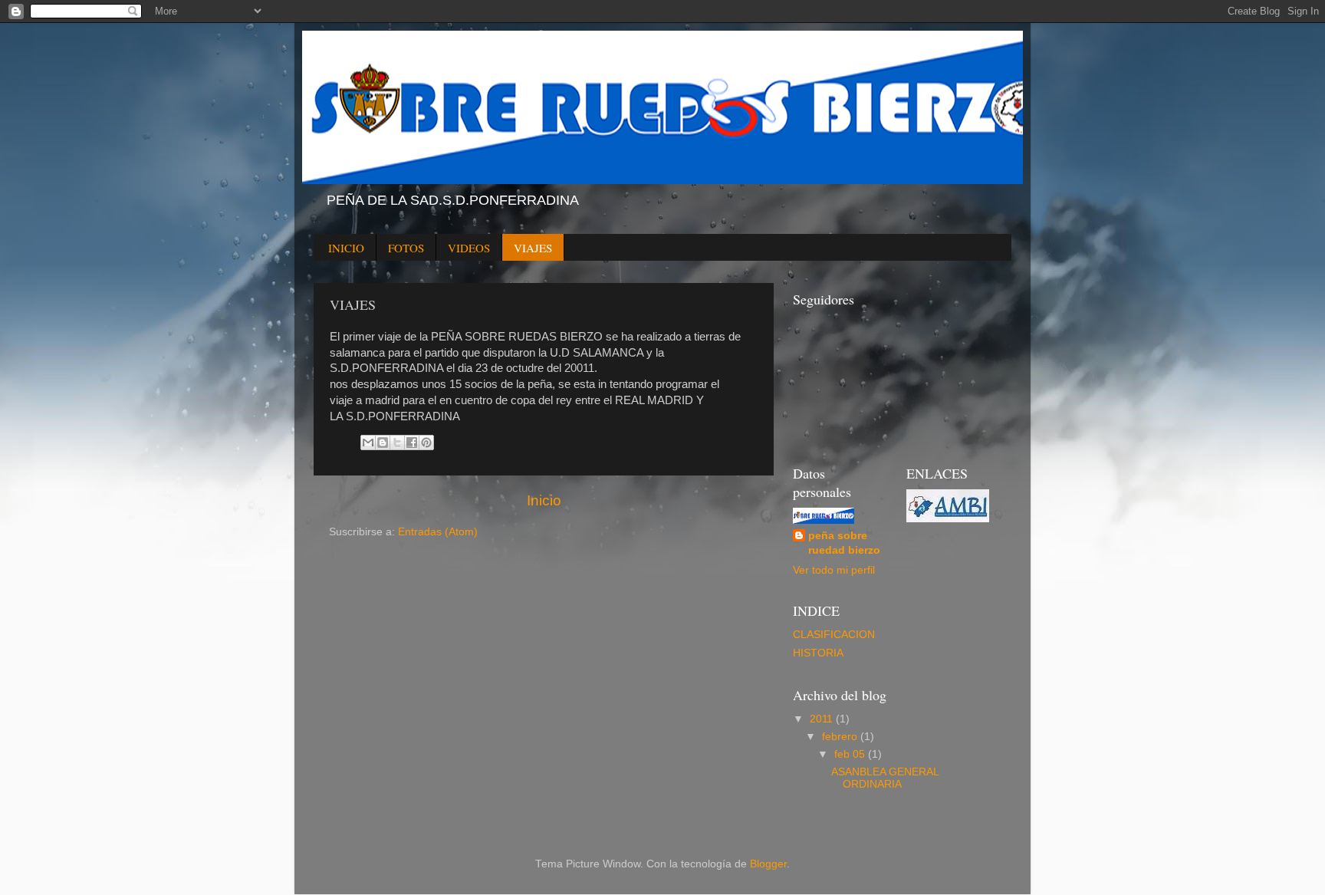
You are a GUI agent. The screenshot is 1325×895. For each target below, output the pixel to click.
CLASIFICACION (834, 634)
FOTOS (406, 247)
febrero (841, 736)
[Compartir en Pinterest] (426, 442)
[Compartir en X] (397, 442)
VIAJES (533, 247)
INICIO (346, 247)
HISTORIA (818, 653)
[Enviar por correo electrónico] (368, 442)
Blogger (768, 864)
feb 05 (851, 754)
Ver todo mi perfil (834, 570)
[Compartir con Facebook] (411, 442)
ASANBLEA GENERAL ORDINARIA (885, 778)
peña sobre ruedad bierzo (844, 543)
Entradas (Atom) (438, 532)
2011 (823, 719)
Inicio (544, 500)
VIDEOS (469, 247)
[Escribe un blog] (382, 442)
